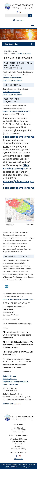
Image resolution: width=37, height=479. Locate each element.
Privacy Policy (18, 446)
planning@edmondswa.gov (18, 181)
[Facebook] (17, 12)
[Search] (30, 15)
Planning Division (10, 379)
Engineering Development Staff (15, 381)
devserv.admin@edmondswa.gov (16, 111)
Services (12, 54)
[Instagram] (20, 12)
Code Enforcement (10, 384)
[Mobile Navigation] (18, 26)
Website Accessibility (18, 449)
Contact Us (18, 444)
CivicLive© (8, 467)
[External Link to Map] (6, 289)
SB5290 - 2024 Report (11, 404)
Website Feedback (18, 441)
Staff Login (18, 459)
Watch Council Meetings (18, 439)
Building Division (9, 376)
